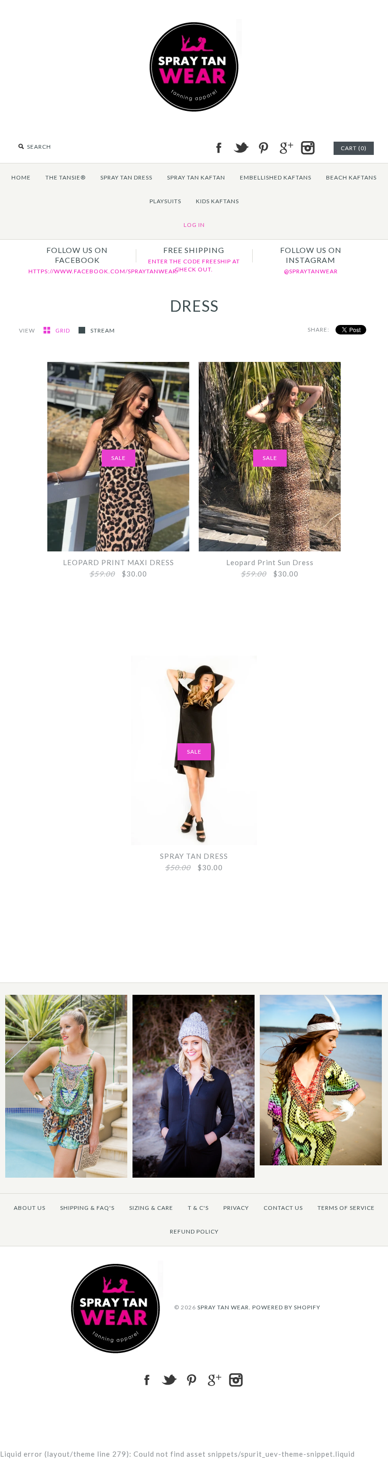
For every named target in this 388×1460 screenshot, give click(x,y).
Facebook (218, 147)
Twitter (240, 147)
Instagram (307, 147)
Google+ (285, 147)
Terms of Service (346, 1207)
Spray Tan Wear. (224, 1307)
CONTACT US (283, 1207)
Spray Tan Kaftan (196, 177)
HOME (21, 177)
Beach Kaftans (351, 177)
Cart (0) (354, 148)
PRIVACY (236, 1207)
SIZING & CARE (151, 1207)
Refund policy (194, 1231)
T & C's (198, 1207)
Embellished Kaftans (275, 177)
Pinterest (263, 147)
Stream (102, 330)
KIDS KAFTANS (217, 201)
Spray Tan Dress (126, 177)
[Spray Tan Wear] (194, 24)
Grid (63, 330)
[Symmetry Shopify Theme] (66, 1175)
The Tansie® (65, 177)
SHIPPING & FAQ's (87, 1207)
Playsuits (165, 201)
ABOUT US (29, 1207)
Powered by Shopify (286, 1307)
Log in (194, 224)
